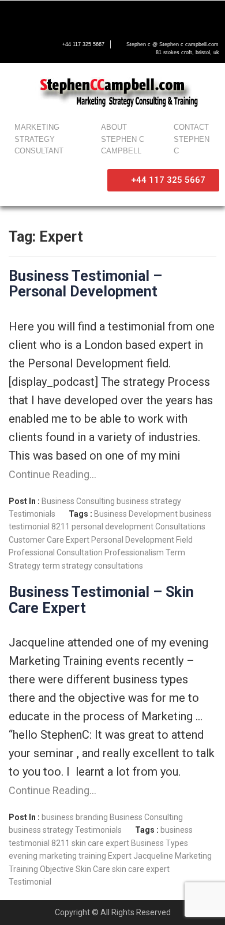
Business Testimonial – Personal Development (85, 284)
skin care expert (141, 869)
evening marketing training (57, 855)
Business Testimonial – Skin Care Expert (101, 600)
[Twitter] (39, 15)
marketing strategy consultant (38, 139)
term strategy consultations (92, 565)
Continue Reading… (52, 474)
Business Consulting (78, 501)
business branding (75, 817)
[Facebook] (15, 15)
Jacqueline (153, 855)
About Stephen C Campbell (122, 139)
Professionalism (134, 552)
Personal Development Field (142, 539)
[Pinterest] (112, 15)
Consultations (180, 526)
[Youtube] (63, 15)
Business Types (159, 843)
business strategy (149, 501)
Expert (77, 539)
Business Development (136, 513)
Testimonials (32, 513)
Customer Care (36, 539)
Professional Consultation (56, 552)
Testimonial (30, 881)
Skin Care (93, 869)
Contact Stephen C (191, 139)
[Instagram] (87, 15)
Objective (57, 869)
